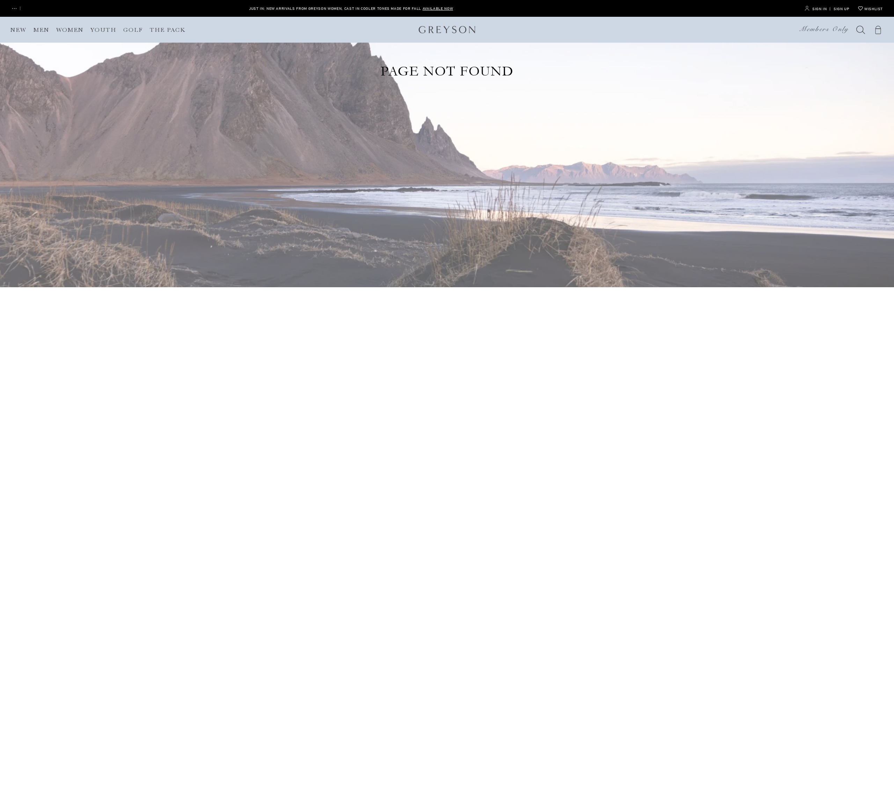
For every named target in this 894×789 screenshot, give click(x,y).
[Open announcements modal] (14, 8)
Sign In (819, 8)
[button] (861, 30)
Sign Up (841, 8)
